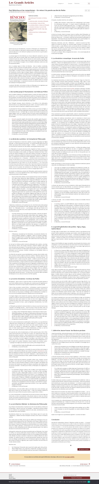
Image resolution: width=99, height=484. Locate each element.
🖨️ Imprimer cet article (84, 449)
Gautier (58, 201)
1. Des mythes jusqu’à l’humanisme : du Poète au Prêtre (37, 18)
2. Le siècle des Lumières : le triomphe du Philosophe (38, 21)
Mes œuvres (11, 477)
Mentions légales (12, 478)
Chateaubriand (40, 351)
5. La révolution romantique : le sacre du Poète (37, 27)
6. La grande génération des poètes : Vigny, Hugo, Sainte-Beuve (37, 29)
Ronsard (14, 119)
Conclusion (30, 34)
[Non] (97, 482)
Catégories (60, 3)
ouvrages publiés (69, 457)
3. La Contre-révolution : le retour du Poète (36, 23)
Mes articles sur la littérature (24, 12)
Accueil (10, 474)
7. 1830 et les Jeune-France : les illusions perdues (37, 32)
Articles (10, 475)
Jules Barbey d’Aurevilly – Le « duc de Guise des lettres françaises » (74, 465)
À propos (70, 3)
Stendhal (72, 88)
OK (89, 481)
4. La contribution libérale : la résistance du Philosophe (38, 25)
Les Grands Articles (21, 2)
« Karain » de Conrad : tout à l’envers (17, 465)
